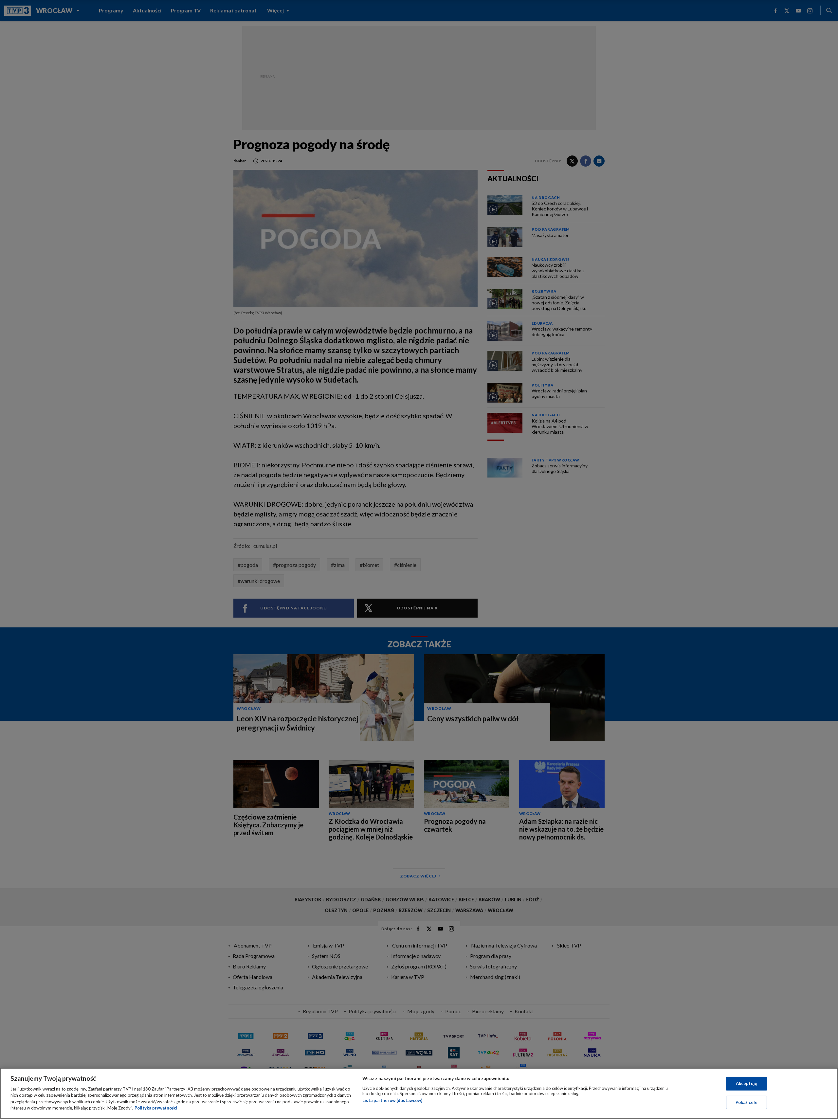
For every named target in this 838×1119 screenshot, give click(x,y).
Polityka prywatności (156, 1107)
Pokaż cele (746, 1102)
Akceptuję (746, 1083)
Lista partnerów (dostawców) (392, 1100)
